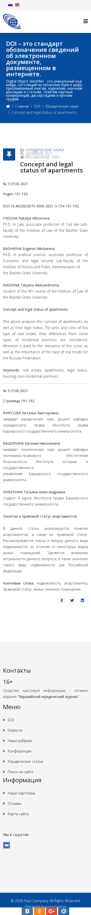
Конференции (19, 751)
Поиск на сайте (20, 771)
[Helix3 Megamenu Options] (85, 21)
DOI (37, 106)
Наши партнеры (21, 793)
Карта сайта (18, 813)
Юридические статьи (25, 761)
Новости (14, 730)
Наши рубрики (19, 740)
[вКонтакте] (6, 845)
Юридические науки (62, 106)
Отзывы (14, 803)
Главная (22, 106)
